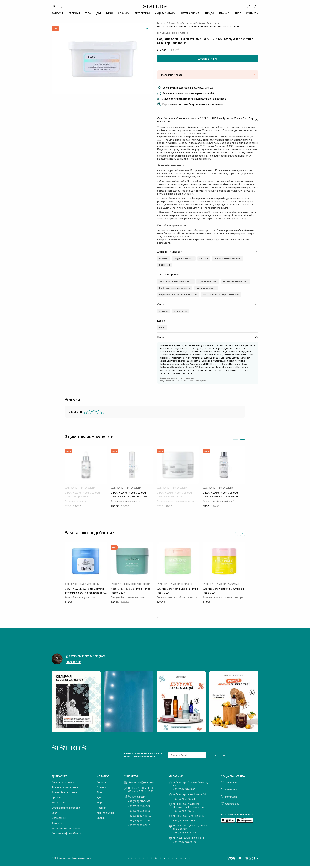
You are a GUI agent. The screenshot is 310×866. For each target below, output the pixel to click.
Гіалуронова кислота (184, 258)
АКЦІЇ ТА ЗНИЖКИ (165, 13)
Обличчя (101, 787)
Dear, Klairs (163, 33)
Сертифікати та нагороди (66, 807)
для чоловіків (180, 311)
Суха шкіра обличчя (207, 281)
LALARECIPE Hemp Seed (181, 584)
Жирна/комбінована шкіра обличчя (176, 281)
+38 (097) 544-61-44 (184, 820)
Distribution (231, 796)
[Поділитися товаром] (147, 29)
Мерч (100, 802)
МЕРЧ (109, 13)
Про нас (56, 797)
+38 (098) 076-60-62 (184, 842)
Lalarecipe (162, 584)
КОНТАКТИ (252, 13)
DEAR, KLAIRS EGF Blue (90, 584)
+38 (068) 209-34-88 (184, 832)
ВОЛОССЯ (57, 13)
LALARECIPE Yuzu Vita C (227, 584)
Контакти (57, 823)
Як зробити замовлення (65, 787)
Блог (54, 812)
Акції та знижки (105, 812)
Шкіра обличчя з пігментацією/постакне (178, 294)
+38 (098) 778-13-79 (184, 789)
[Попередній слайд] (235, 437)
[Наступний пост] (252, 701)
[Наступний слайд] (242, 437)
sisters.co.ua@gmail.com (141, 782)
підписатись (217, 755)
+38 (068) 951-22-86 (139, 820)
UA (54, 6)
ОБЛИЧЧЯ (74, 13)
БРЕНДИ (209, 13)
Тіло (99, 792)
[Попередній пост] (57, 701)
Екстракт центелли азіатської (227, 258)
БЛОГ (237, 13)
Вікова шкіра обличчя (206, 288)
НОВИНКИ (123, 13)
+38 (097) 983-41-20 (139, 811)
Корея (162, 327)
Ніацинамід (164, 265)
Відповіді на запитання (64, 792)
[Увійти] (249, 6)
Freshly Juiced (180, 33)
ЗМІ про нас (58, 802)
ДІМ (98, 13)
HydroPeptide (118, 584)
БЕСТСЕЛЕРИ (142, 13)
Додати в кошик (207, 58)
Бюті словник (59, 817)
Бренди (101, 817)
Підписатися (73, 661)
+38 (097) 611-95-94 (184, 798)
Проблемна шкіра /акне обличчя (174, 288)
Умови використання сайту (67, 828)
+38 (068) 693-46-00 (139, 815)
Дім (99, 797)
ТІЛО (88, 13)
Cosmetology (232, 803)
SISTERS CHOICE (190, 13)
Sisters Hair (231, 782)
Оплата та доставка (63, 782)
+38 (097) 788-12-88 (139, 806)
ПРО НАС (224, 13)
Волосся (101, 782)
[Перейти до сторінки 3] (157, 617)
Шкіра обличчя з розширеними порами (221, 294)
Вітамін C (163, 258)
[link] (256, 6)
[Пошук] (60, 6)
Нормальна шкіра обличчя (235, 281)
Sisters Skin (231, 789)
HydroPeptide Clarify (138, 584)
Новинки (101, 807)
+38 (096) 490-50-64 (139, 825)
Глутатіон (203, 258)
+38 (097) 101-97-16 (183, 811)
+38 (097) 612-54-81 (139, 801)
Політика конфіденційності (66, 833)
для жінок (163, 311)
